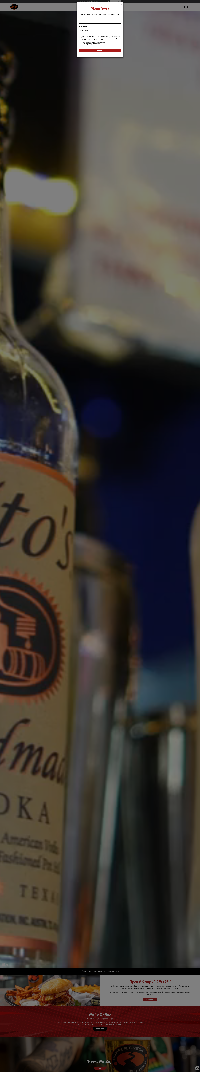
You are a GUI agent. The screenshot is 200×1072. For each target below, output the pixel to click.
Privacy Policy (85, 39)
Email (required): (83, 18)
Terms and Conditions (96, 39)
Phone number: (83, 26)
